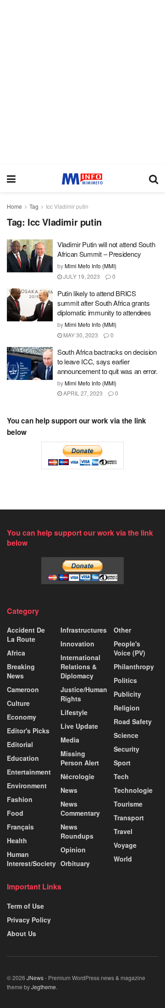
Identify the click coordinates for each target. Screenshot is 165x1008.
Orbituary (75, 863)
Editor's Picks (28, 730)
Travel (123, 831)
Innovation (77, 643)
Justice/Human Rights (83, 694)
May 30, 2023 (80, 335)
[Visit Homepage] (82, 178)
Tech (121, 776)
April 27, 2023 (82, 393)
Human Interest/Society (31, 859)
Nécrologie (77, 776)
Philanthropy (134, 666)
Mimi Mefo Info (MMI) (90, 266)
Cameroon (23, 689)
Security (126, 748)
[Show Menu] (11, 178)
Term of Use (25, 905)
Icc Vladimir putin (67, 206)
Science (126, 735)
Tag (33, 206)
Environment (27, 785)
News (68, 790)
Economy (21, 716)
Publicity (127, 694)
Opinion (73, 849)
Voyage (125, 845)
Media (69, 739)
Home (14, 206)
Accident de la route (26, 634)
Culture (18, 703)
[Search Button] (153, 178)
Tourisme (128, 803)
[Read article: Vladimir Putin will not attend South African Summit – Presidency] (30, 255)
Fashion (20, 799)
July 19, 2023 (81, 276)
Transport (129, 817)
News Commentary (80, 808)
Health (17, 840)
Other (122, 629)
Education (23, 758)
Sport (122, 762)
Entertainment (29, 771)
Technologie (133, 790)
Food (15, 813)
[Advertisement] (82, 82)
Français (20, 826)
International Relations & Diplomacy (80, 666)
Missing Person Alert (79, 758)
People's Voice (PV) (129, 648)
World (123, 858)
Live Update (79, 726)
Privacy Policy (29, 919)
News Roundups (77, 831)
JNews (35, 977)
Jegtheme (43, 987)
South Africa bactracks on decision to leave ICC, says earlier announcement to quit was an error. (107, 361)
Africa (16, 652)
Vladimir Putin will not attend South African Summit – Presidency (106, 249)
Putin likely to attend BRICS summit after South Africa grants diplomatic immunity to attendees (104, 302)
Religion (127, 707)
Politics (125, 680)
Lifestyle (74, 712)
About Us (21, 933)
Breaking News (21, 671)
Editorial (20, 744)
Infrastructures (83, 629)
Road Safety (133, 721)
